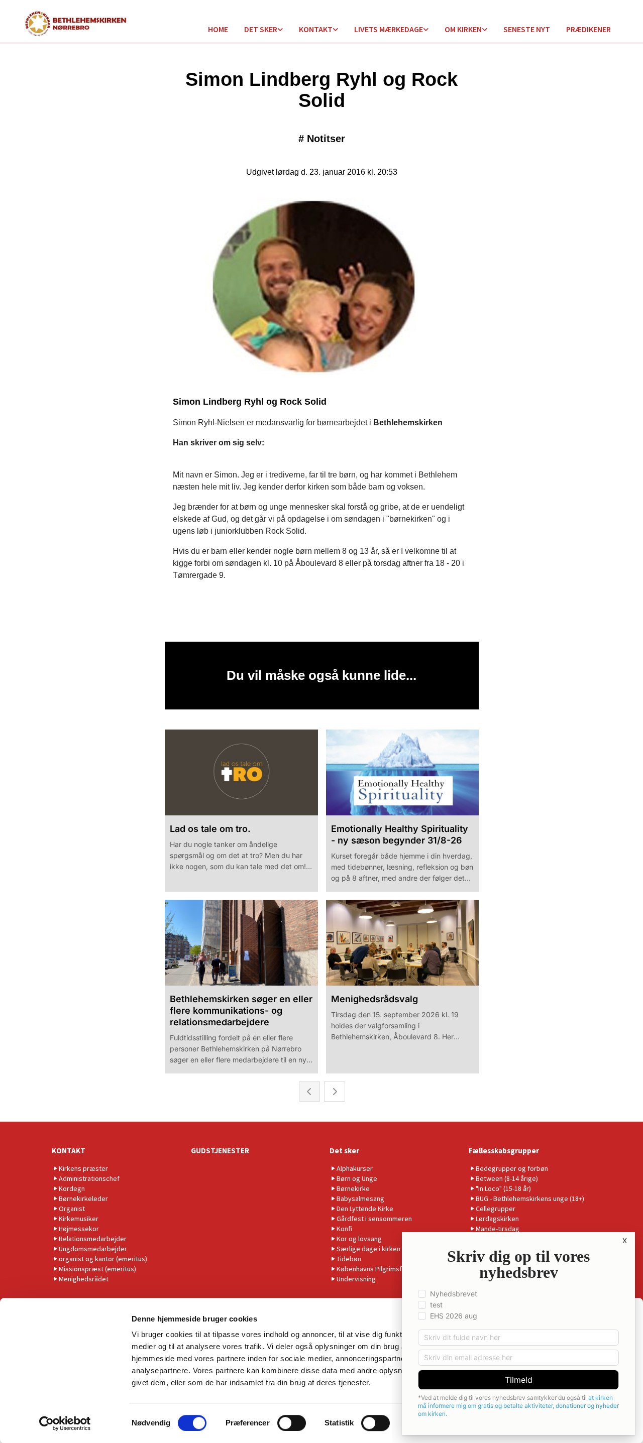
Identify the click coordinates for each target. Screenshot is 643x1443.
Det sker (260, 29)
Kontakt (316, 29)
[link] (263, 30)
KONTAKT (68, 1150)
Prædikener (588, 29)
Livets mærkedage (388, 29)
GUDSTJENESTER (220, 1150)
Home (218, 29)
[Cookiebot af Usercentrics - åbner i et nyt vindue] (65, 1423)
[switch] (291, 1423)
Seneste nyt (526, 29)
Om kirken (463, 29)
